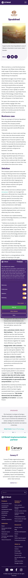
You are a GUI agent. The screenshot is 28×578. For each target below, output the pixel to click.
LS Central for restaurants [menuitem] (5, 506)
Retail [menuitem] (3, 526)
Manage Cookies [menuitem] (19, 563)
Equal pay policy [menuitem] (19, 561)
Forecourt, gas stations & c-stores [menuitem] (7, 537)
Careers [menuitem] (17, 549)
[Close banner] (25, 261)
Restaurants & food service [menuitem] (6, 529)
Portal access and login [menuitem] (20, 518)
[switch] (24, 289)
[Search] (25, 492)
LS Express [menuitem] (4, 515)
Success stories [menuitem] (18, 527)
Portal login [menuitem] (17, 551)
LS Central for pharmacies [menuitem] (5, 512)
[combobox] (14, 492)
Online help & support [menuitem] (20, 538)
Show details (21, 303)
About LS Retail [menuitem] (19, 546)
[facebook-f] (16, 569)
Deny (14, 315)
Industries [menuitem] (5, 523)
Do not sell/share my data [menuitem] (20, 558)
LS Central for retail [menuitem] (7, 503)
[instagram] (21, 569)
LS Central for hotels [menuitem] (7, 509)
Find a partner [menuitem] (18, 505)
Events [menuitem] (16, 533)
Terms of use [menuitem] (18, 555)
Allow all (14, 307)
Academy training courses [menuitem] (19, 514)
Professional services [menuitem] (20, 516)
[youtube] (11, 569)
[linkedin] (7, 569)
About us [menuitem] (17, 544)
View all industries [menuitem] (6, 539)
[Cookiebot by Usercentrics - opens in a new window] (17, 262)
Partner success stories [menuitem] (20, 511)
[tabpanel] (14, 420)
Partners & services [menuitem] (18, 501)
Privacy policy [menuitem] (18, 553)
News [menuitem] (16, 536)
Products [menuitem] (4, 501)
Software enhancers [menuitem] (7, 519)
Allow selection (14, 311)
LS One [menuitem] (3, 517)
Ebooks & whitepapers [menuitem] (20, 531)
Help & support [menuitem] (19, 521)
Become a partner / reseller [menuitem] (20, 508)
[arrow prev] (3, 432)
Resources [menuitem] (18, 525)
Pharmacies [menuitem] (4, 534)
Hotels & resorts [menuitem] (6, 531)
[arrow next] (25, 432)
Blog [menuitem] (16, 529)
